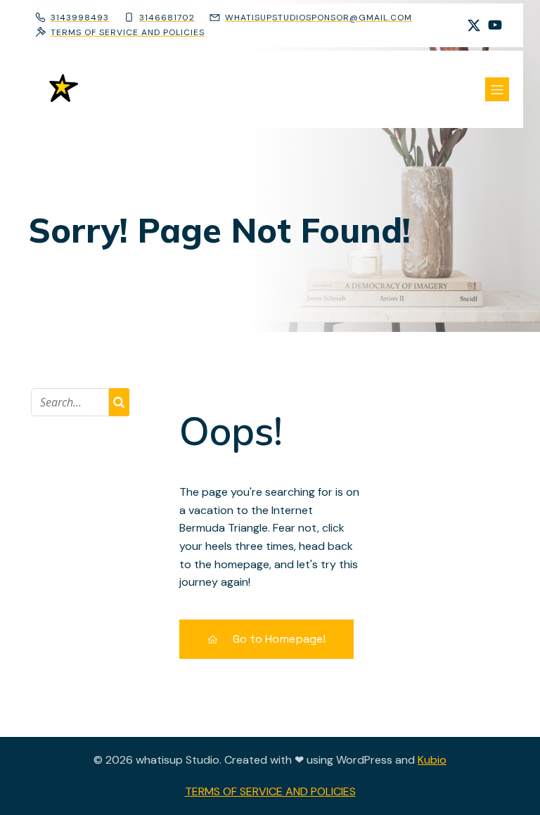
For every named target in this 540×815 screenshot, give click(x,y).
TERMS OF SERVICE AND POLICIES (270, 791)
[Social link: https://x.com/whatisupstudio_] (473, 25)
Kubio (432, 759)
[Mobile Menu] (497, 89)
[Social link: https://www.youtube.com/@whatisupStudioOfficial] (495, 25)
